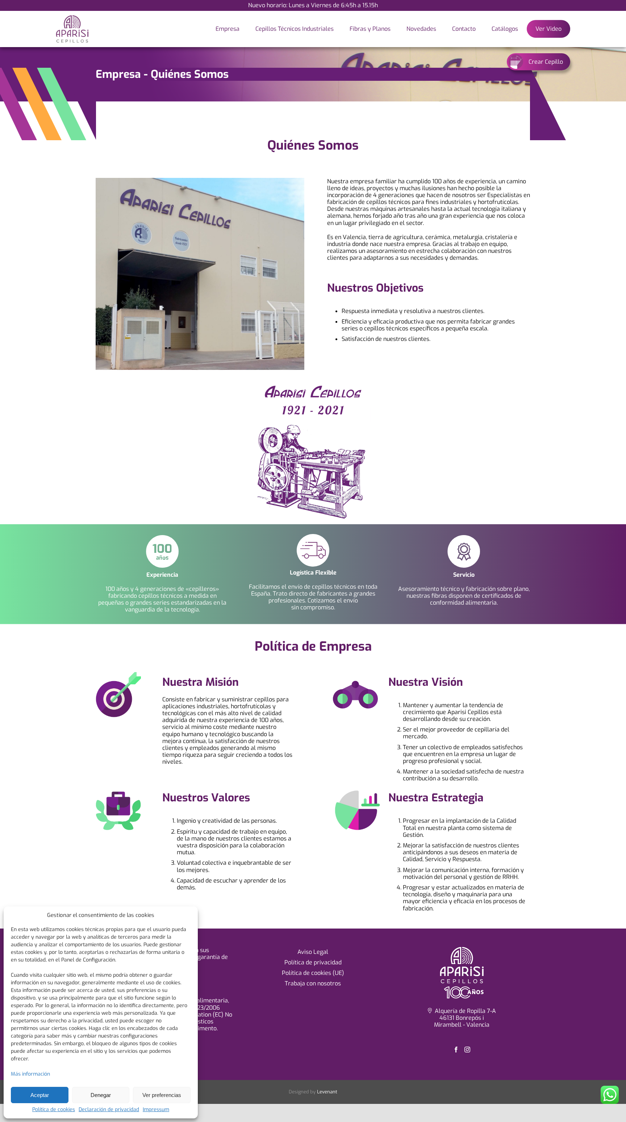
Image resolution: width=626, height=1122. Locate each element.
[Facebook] (456, 1049)
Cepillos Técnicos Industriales (294, 29)
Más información (30, 1074)
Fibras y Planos (370, 29)
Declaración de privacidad (109, 1110)
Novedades (421, 29)
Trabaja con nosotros (313, 983)
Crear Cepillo (546, 62)
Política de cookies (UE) (313, 973)
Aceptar (39, 1095)
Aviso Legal (312, 952)
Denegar (101, 1095)
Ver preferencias (161, 1095)
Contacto (464, 29)
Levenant (327, 1092)
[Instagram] (467, 1049)
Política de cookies (53, 1110)
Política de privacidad (313, 962)
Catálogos (505, 29)
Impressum (156, 1110)
